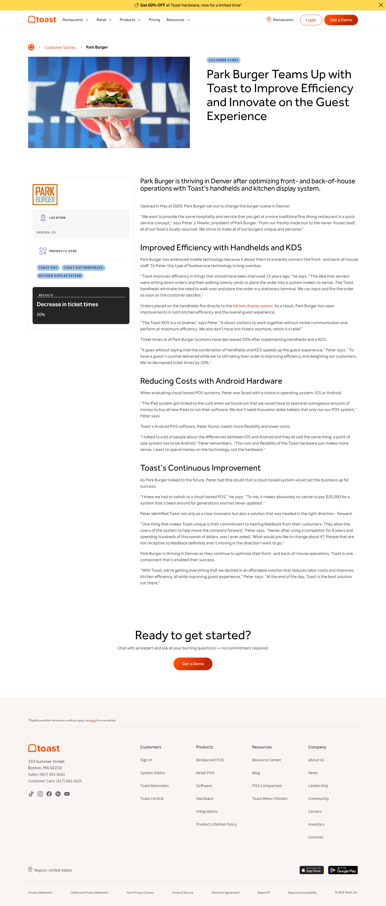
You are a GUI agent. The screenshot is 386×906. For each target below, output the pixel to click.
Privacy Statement (40, 892)
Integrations (207, 811)
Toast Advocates (154, 785)
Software (204, 785)
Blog (256, 772)
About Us (316, 759)
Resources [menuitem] (175, 20)
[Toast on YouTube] (67, 793)
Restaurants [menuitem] (72, 20)
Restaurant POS (210, 759)
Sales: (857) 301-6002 (46, 774)
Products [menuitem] (127, 20)
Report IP (264, 892)
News (313, 772)
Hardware (204, 798)
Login (311, 19)
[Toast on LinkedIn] (58, 793)
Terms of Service (182, 892)
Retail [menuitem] (101, 20)
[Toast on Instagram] (40, 793)
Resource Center (266, 759)
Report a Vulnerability (302, 892)
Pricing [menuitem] (154, 20)
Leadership (318, 785)
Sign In (146, 759)
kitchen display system (253, 305)
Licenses (316, 837)
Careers (315, 811)
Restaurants (283, 19)
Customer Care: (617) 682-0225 (55, 780)
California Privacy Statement (89, 892)
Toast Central (152, 798)
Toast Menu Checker (270, 798)
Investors (316, 824)
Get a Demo (341, 19)
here (93, 720)
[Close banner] (381, 5)
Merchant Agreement (225, 892)
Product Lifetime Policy (216, 824)
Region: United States (53, 870)
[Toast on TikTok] (31, 793)
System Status (152, 772)
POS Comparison (267, 785)
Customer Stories (60, 47)
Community (318, 798)
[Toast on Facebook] (49, 793)
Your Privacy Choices (140, 892)
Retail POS (205, 772)
